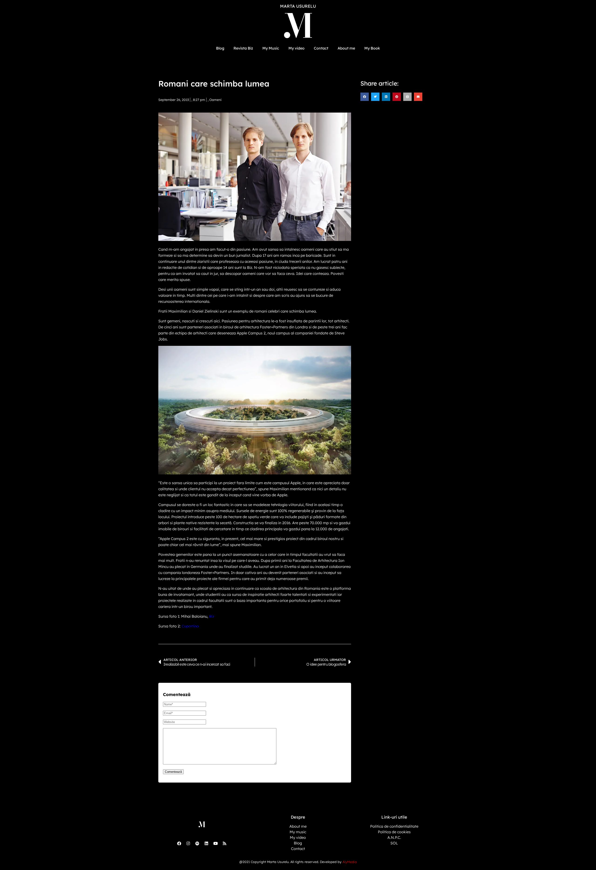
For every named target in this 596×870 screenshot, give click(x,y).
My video (296, 48)
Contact (321, 48)
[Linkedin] (206, 843)
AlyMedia (349, 862)
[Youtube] (215, 843)
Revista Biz (243, 48)
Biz (211, 616)
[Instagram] (188, 843)
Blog (220, 48)
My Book (372, 48)
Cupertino (190, 626)
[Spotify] (197, 843)
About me (346, 48)
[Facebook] (179, 843)
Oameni (215, 100)
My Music (270, 48)
